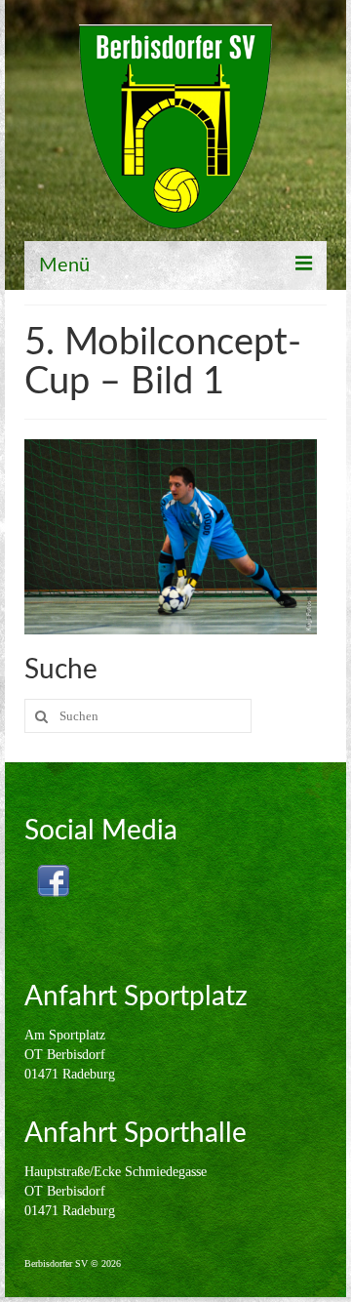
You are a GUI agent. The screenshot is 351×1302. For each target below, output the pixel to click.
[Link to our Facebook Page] (53, 881)
